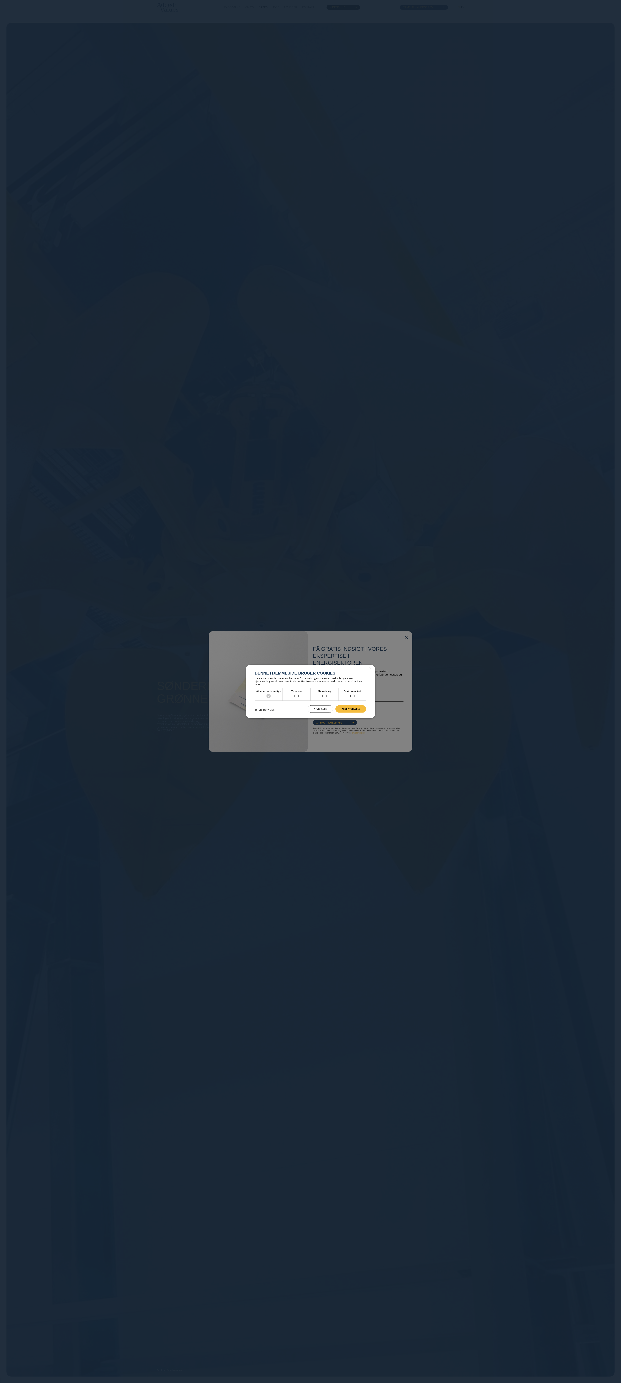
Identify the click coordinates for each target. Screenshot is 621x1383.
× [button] (370, 668)
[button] (264, 710)
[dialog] (310, 691)
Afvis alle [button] (320, 708)
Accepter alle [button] (351, 708)
